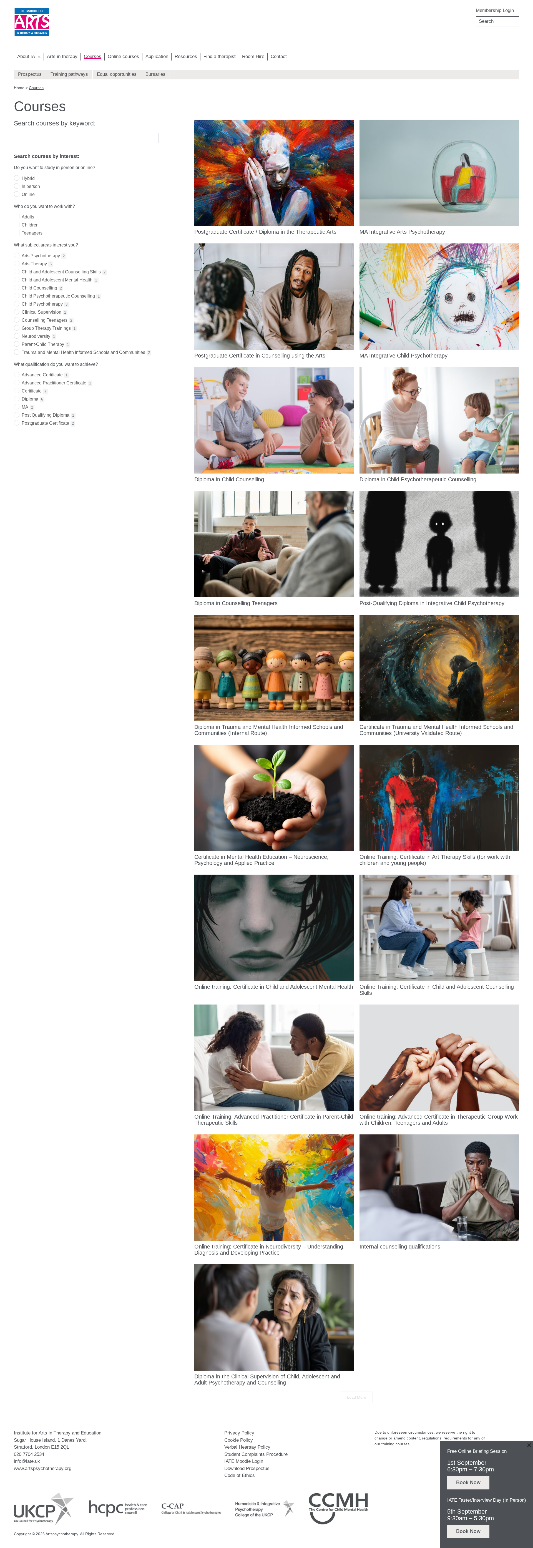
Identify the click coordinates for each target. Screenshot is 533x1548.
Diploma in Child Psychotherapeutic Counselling (417, 479)
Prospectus (30, 74)
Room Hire (253, 56)
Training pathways (69, 74)
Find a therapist (219, 56)
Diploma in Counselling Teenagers (236, 603)
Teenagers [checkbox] (32, 233)
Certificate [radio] (34, 391)
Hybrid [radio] (28, 178)
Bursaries (155, 74)
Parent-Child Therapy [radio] (45, 344)
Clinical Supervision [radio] (44, 312)
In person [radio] (31, 186)
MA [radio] (27, 407)
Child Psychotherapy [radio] (44, 304)
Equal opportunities (117, 74)
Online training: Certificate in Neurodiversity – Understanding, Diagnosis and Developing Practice (269, 1250)
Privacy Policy (239, 1433)
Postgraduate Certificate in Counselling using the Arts (259, 356)
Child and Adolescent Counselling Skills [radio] (63, 272)
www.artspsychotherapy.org (42, 1468)
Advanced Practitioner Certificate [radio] (56, 383)
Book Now (468, 1483)
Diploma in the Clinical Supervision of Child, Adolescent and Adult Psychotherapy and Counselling (267, 1379)
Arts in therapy (62, 56)
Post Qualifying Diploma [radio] (48, 415)
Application (156, 56)
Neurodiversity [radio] (38, 336)
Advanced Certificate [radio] (44, 374)
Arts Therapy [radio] (37, 263)
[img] (32, 22)
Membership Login (495, 10)
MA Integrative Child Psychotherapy (403, 356)
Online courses (123, 56)
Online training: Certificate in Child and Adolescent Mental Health (273, 987)
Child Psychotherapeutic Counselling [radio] (61, 296)
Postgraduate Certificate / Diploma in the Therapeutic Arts (265, 232)
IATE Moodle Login (243, 1461)
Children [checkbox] (30, 225)
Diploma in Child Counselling (229, 479)
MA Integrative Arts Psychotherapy (402, 232)
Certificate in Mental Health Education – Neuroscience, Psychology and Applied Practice (261, 860)
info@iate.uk (27, 1461)
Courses (92, 56)
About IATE (29, 56)
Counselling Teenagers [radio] (47, 320)
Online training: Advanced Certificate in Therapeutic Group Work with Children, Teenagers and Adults (438, 1120)
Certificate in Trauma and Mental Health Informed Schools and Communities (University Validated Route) (436, 730)
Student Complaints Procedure (256, 1454)
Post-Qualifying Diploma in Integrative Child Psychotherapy (431, 603)
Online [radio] (28, 194)
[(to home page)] (32, 22)
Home (19, 87)
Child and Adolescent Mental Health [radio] (59, 280)
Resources (186, 56)
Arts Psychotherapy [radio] (43, 255)
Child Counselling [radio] (42, 288)
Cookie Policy (238, 1440)
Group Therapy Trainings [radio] (49, 328)
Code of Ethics (239, 1475)
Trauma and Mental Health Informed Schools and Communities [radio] (86, 352)
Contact (279, 56)
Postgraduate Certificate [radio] (48, 423)
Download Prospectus (247, 1468)
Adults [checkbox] (28, 217)
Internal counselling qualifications (399, 1247)
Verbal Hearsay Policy (247, 1447)
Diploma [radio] (32, 399)
